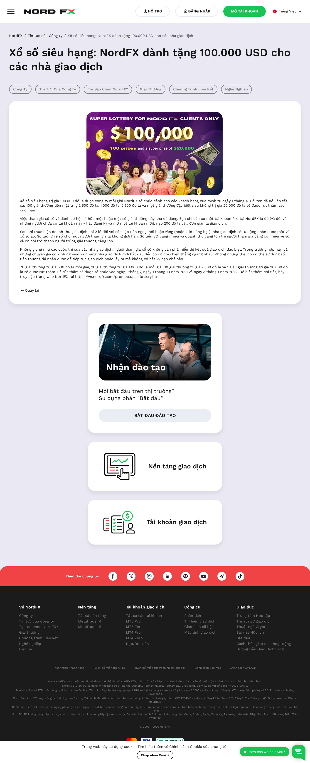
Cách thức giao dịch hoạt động (263, 644)
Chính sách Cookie (185, 746)
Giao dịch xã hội (198, 627)
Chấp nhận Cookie (155, 755)
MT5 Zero (134, 627)
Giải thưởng (150, 89)
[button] (10, 11)
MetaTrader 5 (89, 627)
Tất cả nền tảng (92, 615)
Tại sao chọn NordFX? (108, 89)
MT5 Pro (133, 621)
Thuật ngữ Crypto (252, 627)
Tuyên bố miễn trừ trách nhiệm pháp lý (159, 667)
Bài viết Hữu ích (250, 632)
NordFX (15, 36)
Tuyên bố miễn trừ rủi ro (109, 667)
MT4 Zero (134, 638)
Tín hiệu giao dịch (199, 621)
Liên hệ (25, 649)
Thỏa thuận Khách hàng (68, 667)
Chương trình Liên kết (193, 89)
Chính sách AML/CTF (243, 667)
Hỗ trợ (155, 11)
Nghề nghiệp (236, 89)
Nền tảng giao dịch (177, 466)
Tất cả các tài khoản (144, 615)
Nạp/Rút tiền (137, 644)
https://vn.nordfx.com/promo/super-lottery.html (118, 276)
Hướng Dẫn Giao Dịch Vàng (260, 649)
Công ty (20, 89)
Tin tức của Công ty (45, 36)
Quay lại (32, 290)
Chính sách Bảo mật (207, 667)
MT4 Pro (133, 632)
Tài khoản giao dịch (177, 522)
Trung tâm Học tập (253, 615)
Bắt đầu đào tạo (155, 415)
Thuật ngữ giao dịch (254, 621)
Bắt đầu (243, 638)
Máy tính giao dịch (200, 632)
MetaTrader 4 (89, 621)
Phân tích (192, 615)
